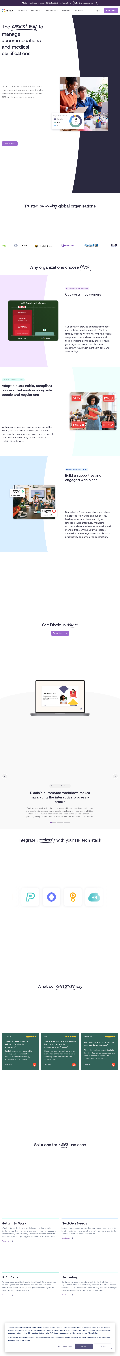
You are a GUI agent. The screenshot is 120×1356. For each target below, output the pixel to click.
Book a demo (9, 144)
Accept (83, 1346)
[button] (22, 10)
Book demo (111, 10)
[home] (7, 10)
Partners (66, 10)
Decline (102, 1346)
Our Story (78, 10)
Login (97, 10)
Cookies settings (65, 1346)
